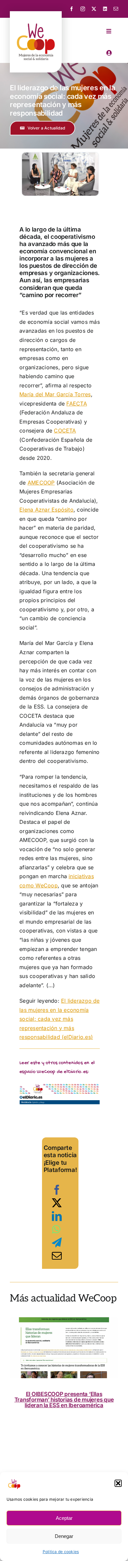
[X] (57, 1203)
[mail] (116, 9)
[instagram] (82, 9)
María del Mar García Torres (55, 394)
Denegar (64, 1536)
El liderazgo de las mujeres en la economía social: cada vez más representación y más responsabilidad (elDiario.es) (59, 1018)
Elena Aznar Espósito (46, 509)
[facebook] (71, 9)
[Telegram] (57, 1242)
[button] (118, 1483)
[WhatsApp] (56, 1229)
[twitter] (94, 9)
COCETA (65, 430)
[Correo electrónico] (57, 1255)
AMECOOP (41, 482)
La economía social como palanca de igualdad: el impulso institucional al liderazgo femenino (64, 1399)
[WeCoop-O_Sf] (36, 18)
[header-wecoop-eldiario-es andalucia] (59, 1086)
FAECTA (76, 403)
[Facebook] (57, 1189)
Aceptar (64, 1518)
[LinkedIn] (57, 1216)
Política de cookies (61, 1551)
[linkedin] (105, 9)
